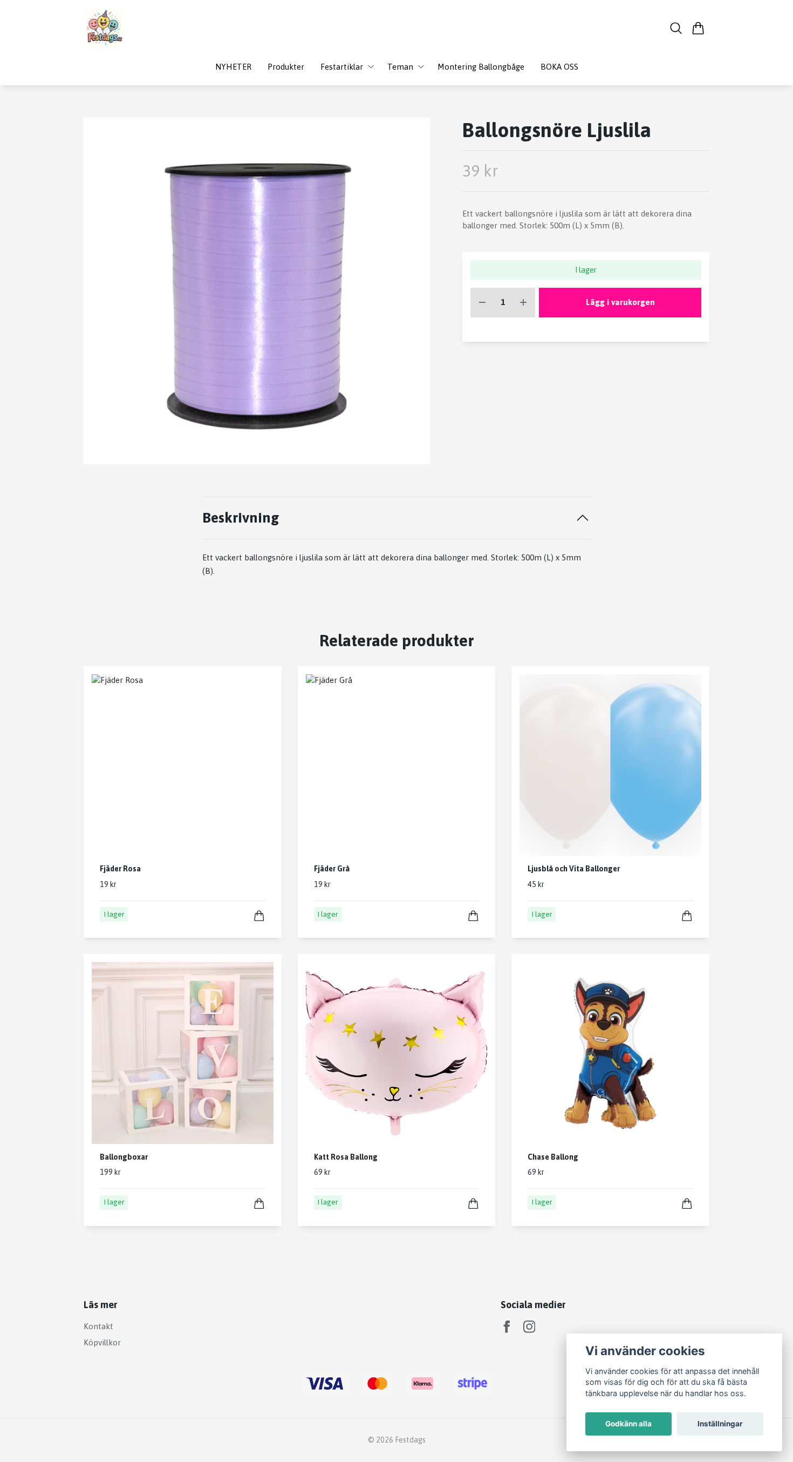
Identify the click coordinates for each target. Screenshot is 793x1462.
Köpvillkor (102, 1342)
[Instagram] (529, 1327)
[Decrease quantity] (482, 302)
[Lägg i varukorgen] (259, 916)
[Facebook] (507, 1327)
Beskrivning (240, 517)
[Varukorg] (698, 28)
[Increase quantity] (523, 302)
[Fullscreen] (257, 291)
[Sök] (676, 28)
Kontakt (98, 1326)
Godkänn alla (628, 1423)
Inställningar (720, 1423)
